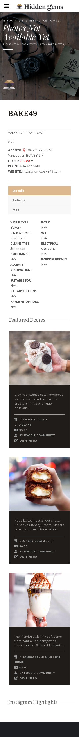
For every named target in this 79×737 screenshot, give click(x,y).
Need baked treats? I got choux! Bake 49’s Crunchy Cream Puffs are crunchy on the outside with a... (39, 525)
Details (18, 191)
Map (16, 210)
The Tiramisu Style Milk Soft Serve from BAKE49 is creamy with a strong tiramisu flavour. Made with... (39, 641)
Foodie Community (39, 435)
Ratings (19, 200)
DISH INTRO (28, 440)
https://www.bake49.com (41, 171)
